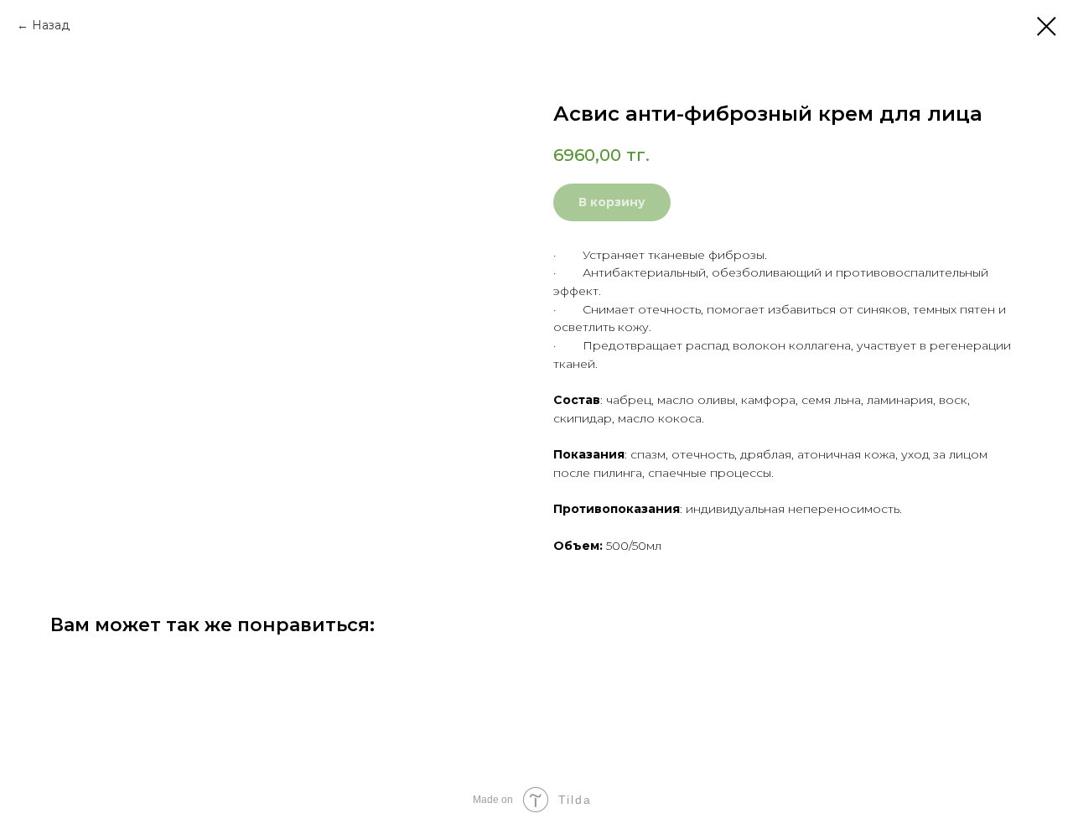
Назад (51, 25)
